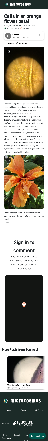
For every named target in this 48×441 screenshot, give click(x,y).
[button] (24, 305)
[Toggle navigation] (39, 4)
